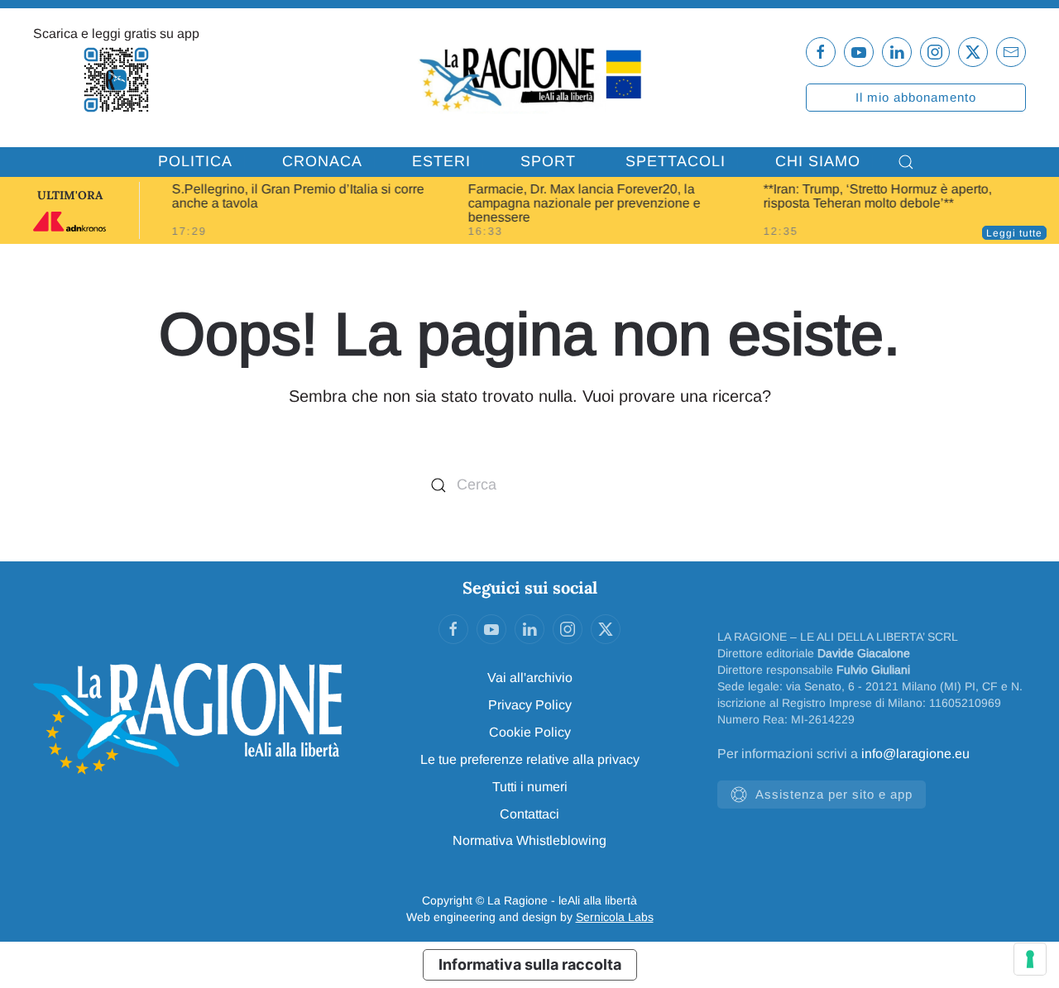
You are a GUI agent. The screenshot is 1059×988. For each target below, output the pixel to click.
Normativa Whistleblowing (529, 840)
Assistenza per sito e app (834, 794)
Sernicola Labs (615, 917)
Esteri (441, 161)
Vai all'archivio (530, 678)
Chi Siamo (817, 161)
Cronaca (322, 161)
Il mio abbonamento (915, 97)
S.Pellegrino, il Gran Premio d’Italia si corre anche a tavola (298, 196)
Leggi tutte (1014, 233)
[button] (906, 162)
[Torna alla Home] (529, 77)
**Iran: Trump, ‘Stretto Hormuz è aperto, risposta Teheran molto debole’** (878, 196)
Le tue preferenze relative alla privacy (530, 759)
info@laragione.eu (915, 754)
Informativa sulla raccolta (529, 964)
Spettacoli (675, 161)
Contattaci (529, 814)
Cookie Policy (530, 732)
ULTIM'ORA (70, 195)
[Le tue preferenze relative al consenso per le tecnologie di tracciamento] (1030, 959)
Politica (195, 161)
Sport (548, 161)
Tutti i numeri (530, 787)
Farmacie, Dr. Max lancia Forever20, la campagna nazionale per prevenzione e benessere (583, 203)
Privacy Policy (530, 705)
